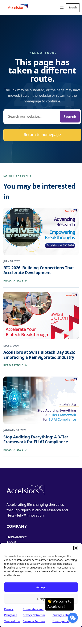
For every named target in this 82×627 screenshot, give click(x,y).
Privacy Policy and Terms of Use (12, 615)
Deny (41, 599)
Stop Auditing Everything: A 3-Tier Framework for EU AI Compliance (35, 439)
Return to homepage (42, 134)
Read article (15, 280)
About (11, 542)
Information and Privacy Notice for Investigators (64, 615)
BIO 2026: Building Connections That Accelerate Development (38, 270)
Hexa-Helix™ (17, 537)
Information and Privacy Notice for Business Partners (34, 615)
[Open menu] (61, 7)
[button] (76, 548)
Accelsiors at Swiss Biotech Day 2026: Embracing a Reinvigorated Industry (39, 354)
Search (69, 116)
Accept (41, 587)
